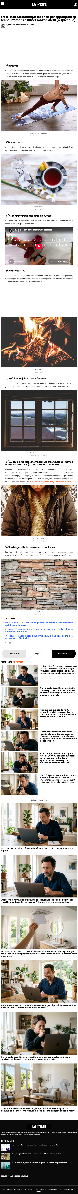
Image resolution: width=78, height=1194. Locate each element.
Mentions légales (69, 1189)
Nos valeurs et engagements (12, 1189)
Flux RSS (39, 1191)
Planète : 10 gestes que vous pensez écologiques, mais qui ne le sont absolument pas (39, 630)
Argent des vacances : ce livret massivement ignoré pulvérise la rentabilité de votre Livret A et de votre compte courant (38, 1006)
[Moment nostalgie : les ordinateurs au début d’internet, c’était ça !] (5, 1147)
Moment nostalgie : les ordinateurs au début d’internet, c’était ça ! (37, 1145)
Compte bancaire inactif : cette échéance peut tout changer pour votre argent (37, 849)
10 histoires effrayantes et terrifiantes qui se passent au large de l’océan (39, 1163)
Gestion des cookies (55, 1189)
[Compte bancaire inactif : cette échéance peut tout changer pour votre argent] (39, 824)
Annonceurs (28, 1189)
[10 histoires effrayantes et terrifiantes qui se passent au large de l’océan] (5, 1165)
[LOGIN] (75, 4)
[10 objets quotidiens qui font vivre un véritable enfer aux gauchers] (5, 1156)
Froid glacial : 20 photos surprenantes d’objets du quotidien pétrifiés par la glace (39, 623)
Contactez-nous (40, 1189)
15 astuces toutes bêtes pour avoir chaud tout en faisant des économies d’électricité (39, 637)
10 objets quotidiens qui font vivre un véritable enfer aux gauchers (37, 1154)
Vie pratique (18, 662)
